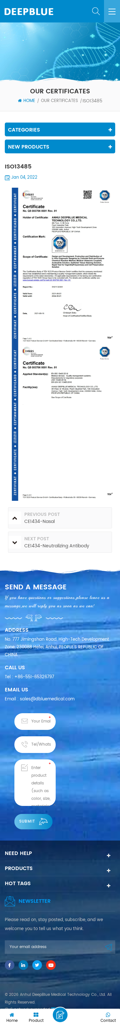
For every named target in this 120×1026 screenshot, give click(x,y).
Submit (27, 821)
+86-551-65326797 (34, 677)
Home (29, 101)
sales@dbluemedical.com (47, 699)
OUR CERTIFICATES (59, 101)
